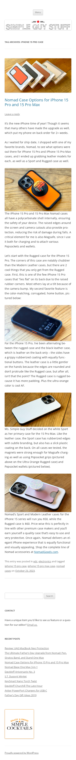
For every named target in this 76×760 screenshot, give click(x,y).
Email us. (32, 625)
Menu (38, 12)
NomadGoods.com (46, 552)
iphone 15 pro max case (41, 566)
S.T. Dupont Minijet (16, 676)
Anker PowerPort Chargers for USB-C (26, 690)
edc (35, 561)
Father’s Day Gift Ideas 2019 (20, 695)
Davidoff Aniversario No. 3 (20, 671)
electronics (45, 561)
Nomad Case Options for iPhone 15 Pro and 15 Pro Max (36, 102)
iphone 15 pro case (16, 566)
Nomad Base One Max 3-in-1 (21, 667)
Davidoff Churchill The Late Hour (23, 686)
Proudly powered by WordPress (22, 753)
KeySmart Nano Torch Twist (21, 681)
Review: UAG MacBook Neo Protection (27, 648)
